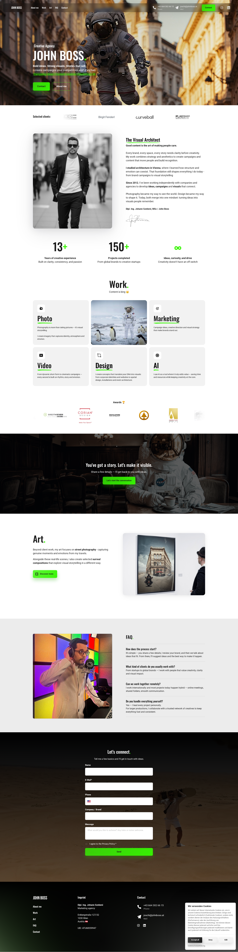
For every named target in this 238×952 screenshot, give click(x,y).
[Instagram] (222, 7)
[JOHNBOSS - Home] (16, 8)
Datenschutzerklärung (196, 946)
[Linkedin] (229, 7)
